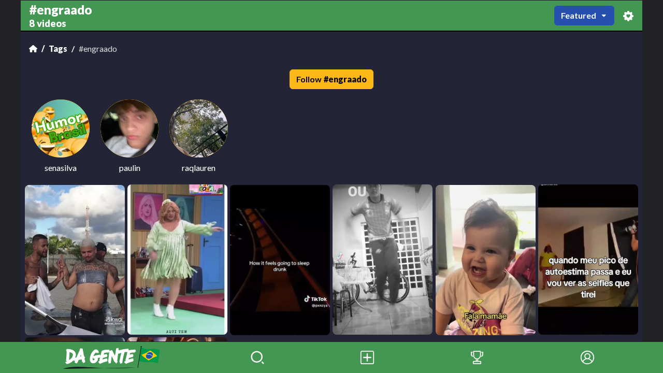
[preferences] (628, 15)
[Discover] (257, 357)
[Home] (33, 49)
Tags (58, 48)
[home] (112, 357)
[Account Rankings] (477, 357)
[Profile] (587, 357)
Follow (331, 79)
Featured (578, 15)
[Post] (367, 357)
